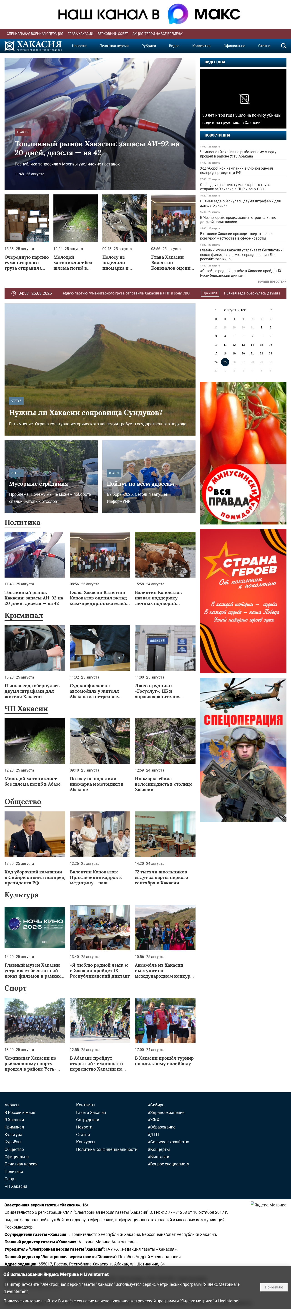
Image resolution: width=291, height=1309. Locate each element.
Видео (174, 46)
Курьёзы (13, 1141)
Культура (21, 894)
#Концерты (159, 1149)
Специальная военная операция (35, 34)
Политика (22, 522)
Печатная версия (114, 46)
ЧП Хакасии (26, 708)
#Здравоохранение (166, 1112)
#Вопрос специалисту (168, 1164)
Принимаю (274, 1287)
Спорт (16, 988)
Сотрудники (87, 1119)
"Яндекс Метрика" (220, 1284)
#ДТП (153, 1134)
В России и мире (20, 1112)
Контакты (85, 1104)
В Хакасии (14, 1119)
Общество (23, 801)
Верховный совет (113, 34)
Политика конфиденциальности (106, 1149)
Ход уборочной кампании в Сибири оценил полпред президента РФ (236, 170)
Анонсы (12, 1104)
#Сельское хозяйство (168, 1141)
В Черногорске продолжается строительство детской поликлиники (238, 219)
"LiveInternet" (15, 1291)
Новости (79, 46)
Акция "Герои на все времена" (158, 34)
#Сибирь (156, 1104)
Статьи (264, 46)
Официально (234, 46)
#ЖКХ (153, 1119)
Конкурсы (85, 1141)
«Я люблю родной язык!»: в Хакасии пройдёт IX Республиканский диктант (240, 273)
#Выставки (158, 1156)
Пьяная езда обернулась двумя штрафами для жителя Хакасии (240, 203)
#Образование (162, 1127)
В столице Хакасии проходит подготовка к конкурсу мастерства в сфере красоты (236, 236)
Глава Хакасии (80, 34)
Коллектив (201, 46)
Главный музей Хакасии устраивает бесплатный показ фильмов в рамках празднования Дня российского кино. (241, 254)
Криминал (137, 293)
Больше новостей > (272, 281)
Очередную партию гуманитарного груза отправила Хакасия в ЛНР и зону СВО (235, 187)
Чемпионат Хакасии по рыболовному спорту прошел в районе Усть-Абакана (238, 154)
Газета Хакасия (91, 1112)
